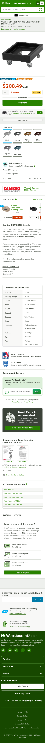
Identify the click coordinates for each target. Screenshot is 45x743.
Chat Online (12, 700)
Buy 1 (4, 82)
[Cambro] (11, 189)
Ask (36, 392)
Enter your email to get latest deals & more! (22, 594)
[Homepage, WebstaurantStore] (22, 3)
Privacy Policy (28, 402)
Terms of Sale (22, 712)
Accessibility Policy (22, 724)
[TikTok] (23, 650)
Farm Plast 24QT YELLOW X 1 (14, 494)
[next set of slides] (43, 212)
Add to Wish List (22, 120)
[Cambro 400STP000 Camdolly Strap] (14, 212)
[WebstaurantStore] (22, 636)
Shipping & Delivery (32, 700)
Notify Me (22, 102)
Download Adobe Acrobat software (14, 467)
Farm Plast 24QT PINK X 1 (13, 505)
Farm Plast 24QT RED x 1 (12, 501)
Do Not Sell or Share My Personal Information (22, 728)
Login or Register (22, 572)
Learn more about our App (20, 626)
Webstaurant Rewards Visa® (21, 113)
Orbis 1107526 (9, 490)
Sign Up (37, 599)
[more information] (34, 166)
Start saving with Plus (18, 614)
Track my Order (22, 693)
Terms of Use (16, 402)
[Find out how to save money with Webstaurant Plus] (2, 206)
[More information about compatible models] (27, 484)
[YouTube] (10, 650)
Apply (40, 113)
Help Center (22, 686)
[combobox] (22, 9)
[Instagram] (3, 650)
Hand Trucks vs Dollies (22, 475)
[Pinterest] (29, 650)
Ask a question (19, 29)
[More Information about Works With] (16, 199)
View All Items (37, 199)
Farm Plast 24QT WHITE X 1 (13, 497)
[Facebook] (16, 650)
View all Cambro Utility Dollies (31, 189)
